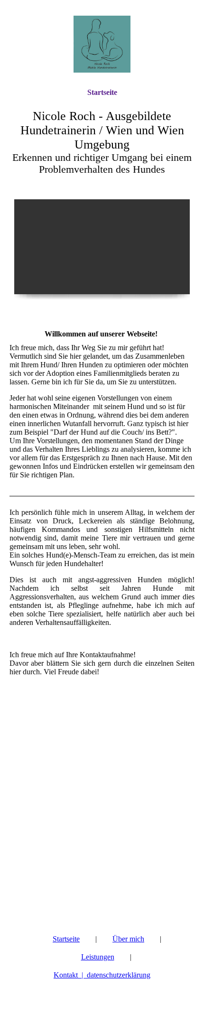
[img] (102, 43)
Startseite (102, 92)
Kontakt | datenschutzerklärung (102, 975)
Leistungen (97, 957)
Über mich (128, 939)
